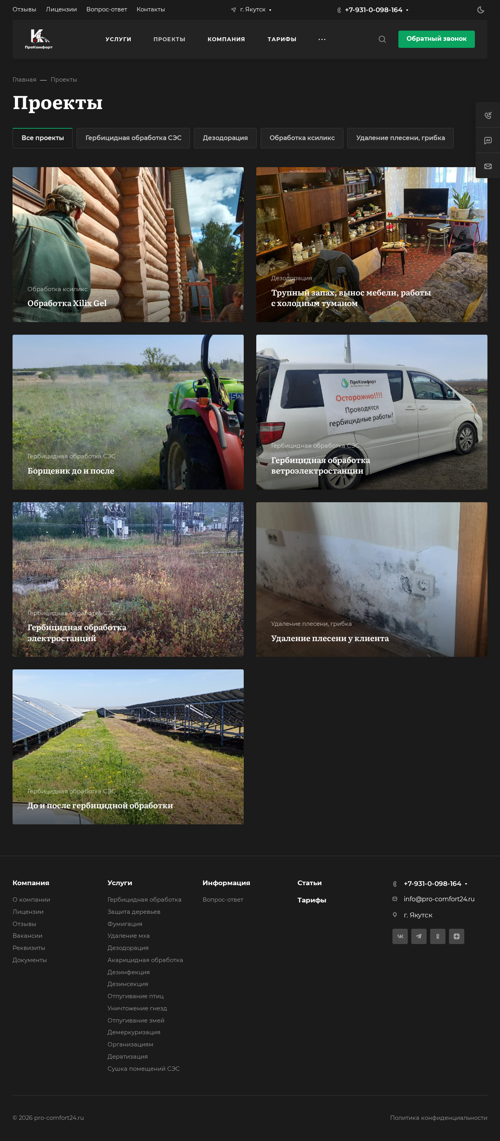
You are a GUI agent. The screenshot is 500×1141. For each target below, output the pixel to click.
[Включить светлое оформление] (480, 10)
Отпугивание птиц (136, 996)
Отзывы (24, 924)
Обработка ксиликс (302, 138)
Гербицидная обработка (145, 899)
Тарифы (312, 900)
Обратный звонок (437, 38)
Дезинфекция (129, 972)
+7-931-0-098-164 (374, 10)
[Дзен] (456, 936)
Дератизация (128, 1056)
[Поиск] (382, 39)
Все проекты (43, 138)
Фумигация (125, 924)
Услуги (120, 883)
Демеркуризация (134, 1032)
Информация (226, 883)
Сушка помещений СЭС (144, 1068)
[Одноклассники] (437, 936)
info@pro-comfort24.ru (439, 899)
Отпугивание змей (136, 1020)
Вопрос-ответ (223, 899)
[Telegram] (419, 936)
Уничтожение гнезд (137, 1008)
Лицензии (28, 911)
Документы (30, 960)
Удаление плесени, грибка (400, 138)
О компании (31, 899)
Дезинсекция (128, 984)
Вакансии (27, 935)
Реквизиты (29, 947)
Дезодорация (225, 138)
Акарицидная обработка (145, 960)
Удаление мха (129, 935)
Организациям (130, 1044)
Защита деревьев (134, 911)
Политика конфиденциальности (438, 1117)
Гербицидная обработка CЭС (133, 138)
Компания (31, 883)
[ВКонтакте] (400, 936)
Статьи (309, 883)
